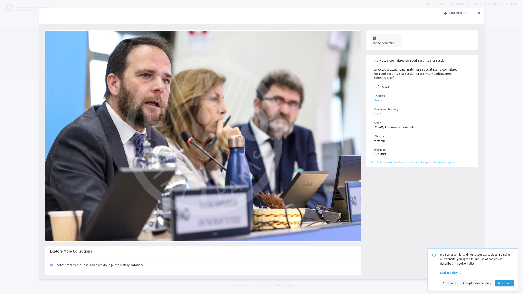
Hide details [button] (458, 13)
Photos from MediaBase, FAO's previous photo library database (99, 265)
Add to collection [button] (384, 43)
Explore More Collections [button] (71, 251)
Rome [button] (378, 100)
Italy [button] (377, 114)
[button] (479, 13)
